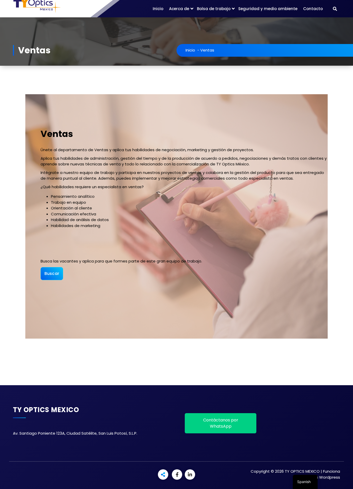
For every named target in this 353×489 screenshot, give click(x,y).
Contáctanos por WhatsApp (220, 423)
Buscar (51, 273)
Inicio (158, 8)
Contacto (313, 8)
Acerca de (179, 8)
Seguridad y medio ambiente (267, 8)
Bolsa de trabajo (214, 8)
